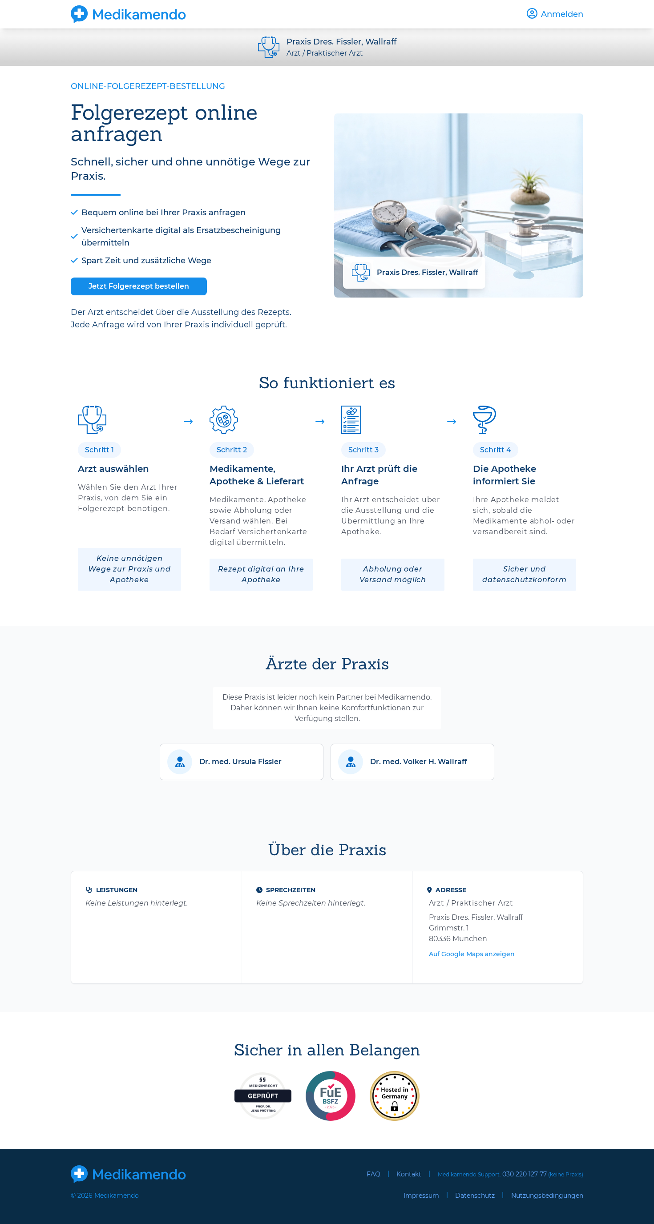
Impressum (421, 1196)
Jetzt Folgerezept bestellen (139, 286)
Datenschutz (475, 1196)
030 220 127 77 (524, 1174)
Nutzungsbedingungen (547, 1196)
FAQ (373, 1174)
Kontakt (408, 1174)
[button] (241, 762)
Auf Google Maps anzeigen (472, 954)
